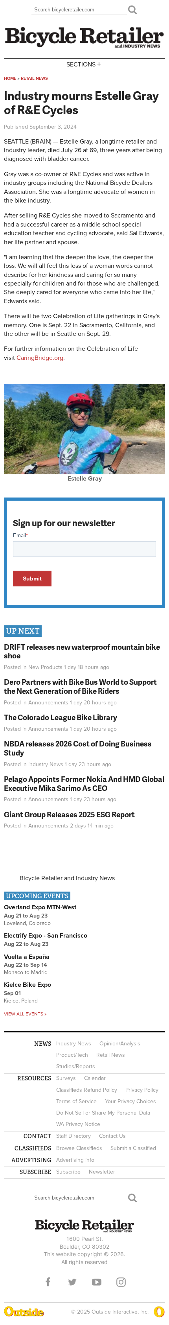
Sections (83, 63)
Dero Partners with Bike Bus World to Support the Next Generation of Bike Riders (80, 686)
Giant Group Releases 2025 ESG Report (69, 814)
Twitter (72, 1282)
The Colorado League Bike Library (60, 717)
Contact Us (112, 1136)
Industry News (45, 764)
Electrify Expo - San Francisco (45, 936)
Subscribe (68, 1171)
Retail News (34, 78)
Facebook (48, 1282)
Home (10, 78)
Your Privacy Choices (130, 1101)
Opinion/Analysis (119, 1043)
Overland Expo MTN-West (40, 907)
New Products (45, 667)
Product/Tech (72, 1055)
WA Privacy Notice (78, 1124)
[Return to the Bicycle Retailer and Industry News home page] (84, 47)
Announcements (48, 702)
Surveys (66, 1078)
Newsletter (102, 1171)
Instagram (121, 1282)
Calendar (95, 1078)
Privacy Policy (141, 1090)
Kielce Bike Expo (27, 985)
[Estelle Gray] (84, 472)
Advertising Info (75, 1160)
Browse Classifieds (79, 1148)
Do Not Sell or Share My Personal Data (103, 1112)
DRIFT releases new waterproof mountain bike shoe (82, 651)
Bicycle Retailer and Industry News (67, 878)
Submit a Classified (133, 1148)
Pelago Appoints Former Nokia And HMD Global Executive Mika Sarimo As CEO (84, 783)
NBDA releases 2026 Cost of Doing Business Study (78, 748)
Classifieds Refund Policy (86, 1090)
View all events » (25, 1014)
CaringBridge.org (40, 358)
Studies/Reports (75, 1066)
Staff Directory (73, 1136)
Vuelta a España (27, 957)
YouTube (96, 1282)
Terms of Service (76, 1101)
